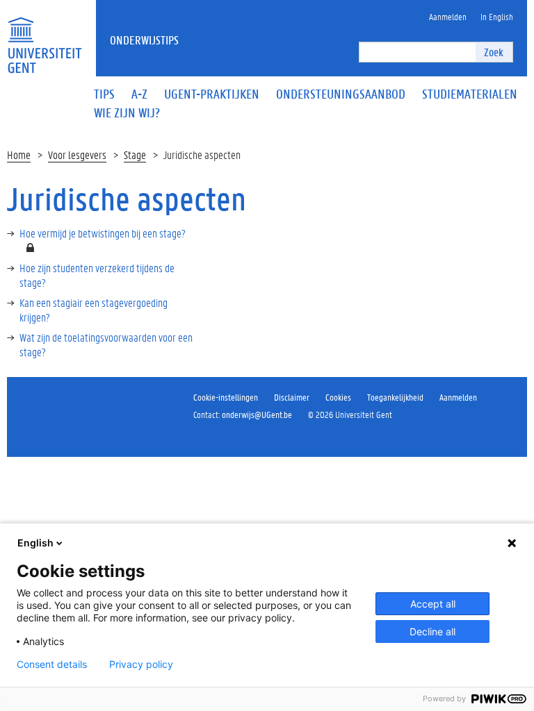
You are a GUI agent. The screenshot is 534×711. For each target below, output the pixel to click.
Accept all (432, 604)
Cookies (338, 397)
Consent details (52, 664)
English (35, 543)
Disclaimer (291, 397)
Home (19, 154)
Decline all (432, 631)
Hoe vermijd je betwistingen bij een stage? (102, 233)
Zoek (493, 51)
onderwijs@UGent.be (257, 414)
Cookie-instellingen (225, 397)
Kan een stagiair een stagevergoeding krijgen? (93, 309)
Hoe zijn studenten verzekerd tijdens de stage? (97, 275)
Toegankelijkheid (395, 397)
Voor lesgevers (77, 154)
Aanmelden (458, 397)
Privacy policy (141, 664)
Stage (135, 154)
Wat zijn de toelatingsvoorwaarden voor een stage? (106, 344)
